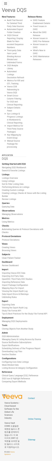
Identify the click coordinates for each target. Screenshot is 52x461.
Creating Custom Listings (13, 190)
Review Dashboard (10, 265)
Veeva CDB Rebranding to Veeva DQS (13, 89)
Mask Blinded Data (10, 365)
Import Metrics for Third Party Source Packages (15, 129)
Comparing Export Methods (14, 381)
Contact (31, 398)
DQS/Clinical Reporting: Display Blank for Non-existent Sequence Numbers (15, 41)
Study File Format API (11, 311)
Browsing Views (9, 250)
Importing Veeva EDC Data (13, 273)
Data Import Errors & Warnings (15, 294)
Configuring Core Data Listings (15, 362)
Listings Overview (10, 178)
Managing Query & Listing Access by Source (21, 339)
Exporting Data (8, 304)
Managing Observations (12, 214)
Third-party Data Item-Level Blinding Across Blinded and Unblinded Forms (14, 56)
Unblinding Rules (9, 297)
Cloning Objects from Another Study (17, 329)
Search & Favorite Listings (13, 170)
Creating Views (8, 247)
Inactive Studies (9, 354)
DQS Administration (10, 336)
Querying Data (8, 207)
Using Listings (8, 181)
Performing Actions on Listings (15, 187)
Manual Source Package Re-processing (13, 144)
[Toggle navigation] (5, 3)
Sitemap (31, 440)
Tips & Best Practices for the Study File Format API (24, 314)
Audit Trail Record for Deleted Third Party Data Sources (15, 23)
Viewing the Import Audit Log (15, 291)
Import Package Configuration (15, 285)
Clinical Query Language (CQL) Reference (20, 375)
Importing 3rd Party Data (12, 276)
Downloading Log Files (12, 351)
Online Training (34, 419)
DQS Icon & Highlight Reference (16, 378)
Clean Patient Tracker (11, 258)
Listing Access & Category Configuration (19, 368)
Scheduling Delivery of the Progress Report (21, 348)
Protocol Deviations (10, 240)
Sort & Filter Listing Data (12, 184)
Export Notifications (10, 345)
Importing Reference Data (13, 282)
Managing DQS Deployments (14, 321)
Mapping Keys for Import (13, 288)
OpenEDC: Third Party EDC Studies (17, 279)
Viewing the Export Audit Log (14, 307)
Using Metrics (8, 222)
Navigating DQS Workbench (14, 167)
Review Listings (9, 199)
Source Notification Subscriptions (16, 342)
